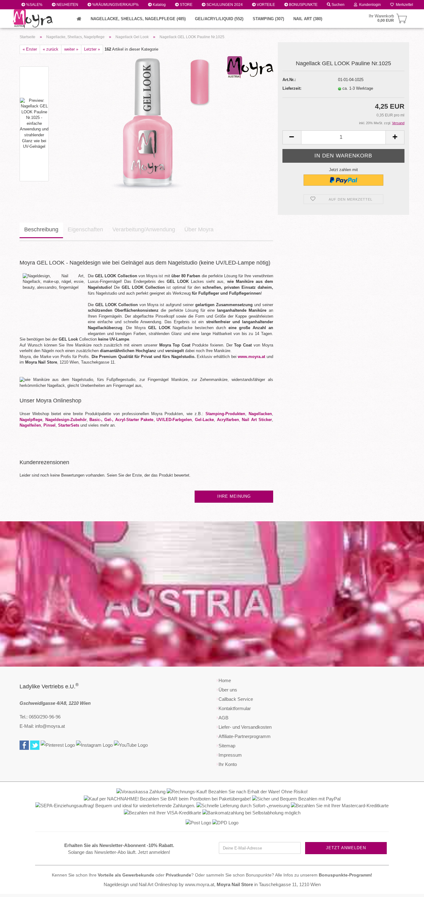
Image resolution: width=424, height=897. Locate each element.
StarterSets (68, 425)
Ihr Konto (228, 764)
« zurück (50, 49)
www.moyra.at (251, 356)
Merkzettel (403, 4)
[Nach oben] (407, 887)
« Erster (30, 49)
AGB (223, 717)
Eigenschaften (85, 229)
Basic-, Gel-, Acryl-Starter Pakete (121, 419)
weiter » (71, 49)
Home (225, 680)
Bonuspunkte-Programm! (345, 875)
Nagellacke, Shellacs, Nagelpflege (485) (138, 18)
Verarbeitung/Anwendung (143, 229)
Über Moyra (199, 229)
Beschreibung (41, 229)
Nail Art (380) (307, 18)
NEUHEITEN (67, 4)
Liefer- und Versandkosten (245, 727)
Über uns (228, 689)
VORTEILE (265, 4)
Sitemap (227, 745)
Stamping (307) (268, 18)
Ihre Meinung (234, 496)
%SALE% (34, 4)
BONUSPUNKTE (303, 4)
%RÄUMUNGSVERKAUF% (115, 4)
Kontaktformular (235, 708)
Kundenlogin (369, 4)
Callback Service (236, 699)
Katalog (159, 4)
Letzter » (92, 49)
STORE (185, 4)
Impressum (230, 755)
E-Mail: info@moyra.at (42, 726)
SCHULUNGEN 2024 (224, 4)
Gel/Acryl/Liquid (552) (219, 18)
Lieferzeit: (291, 88)
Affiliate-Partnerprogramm (245, 736)
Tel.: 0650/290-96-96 (40, 716)
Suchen (338, 4)
